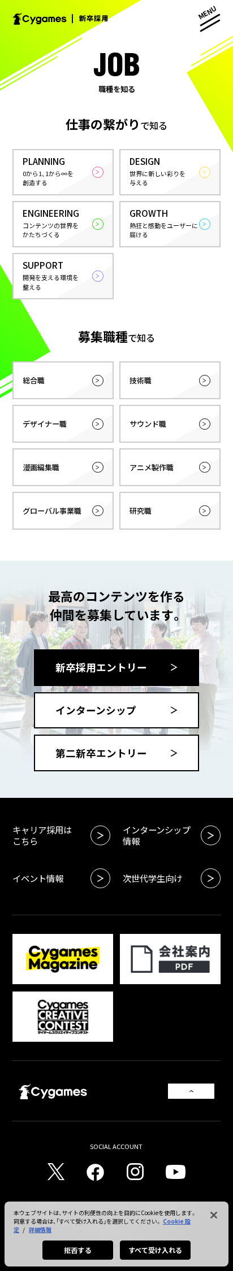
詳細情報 (40, 1229)
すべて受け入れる (155, 1250)
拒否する (77, 1250)
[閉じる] (213, 1215)
